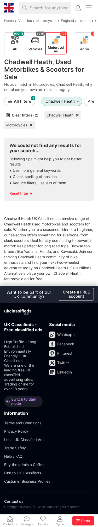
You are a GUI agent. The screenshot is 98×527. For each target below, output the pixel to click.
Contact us (14, 501)
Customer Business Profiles (27, 481)
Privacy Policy (16, 431)
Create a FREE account (76, 294)
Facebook (65, 344)
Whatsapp (66, 334)
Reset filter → (21, 193)
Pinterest (64, 353)
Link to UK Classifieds (22, 473)
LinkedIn (64, 372)
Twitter (63, 362)
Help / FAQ (13, 456)
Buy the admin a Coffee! (24, 464)
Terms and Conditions (22, 423)
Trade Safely (15, 448)
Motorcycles (16, 125)
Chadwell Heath (60, 115)
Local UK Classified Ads (24, 439)
